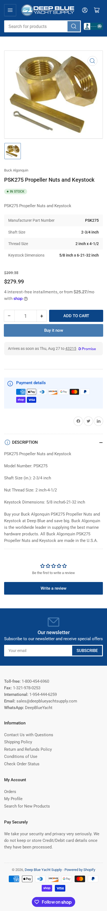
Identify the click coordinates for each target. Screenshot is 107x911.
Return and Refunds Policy (28, 749)
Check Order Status (22, 763)
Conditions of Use (20, 756)
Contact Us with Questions (28, 734)
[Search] (74, 26)
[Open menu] (10, 10)
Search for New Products (27, 806)
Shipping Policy (18, 742)
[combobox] (42, 26)
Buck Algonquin (16, 170)
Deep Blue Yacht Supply (43, 870)
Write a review (53, 588)
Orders (10, 791)
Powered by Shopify (79, 870)
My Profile (13, 798)
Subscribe (87, 650)
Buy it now (53, 330)
